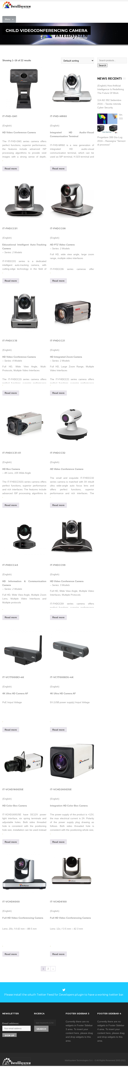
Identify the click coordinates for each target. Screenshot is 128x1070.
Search (102, 65)
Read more (11, 168)
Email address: (10, 1023)
